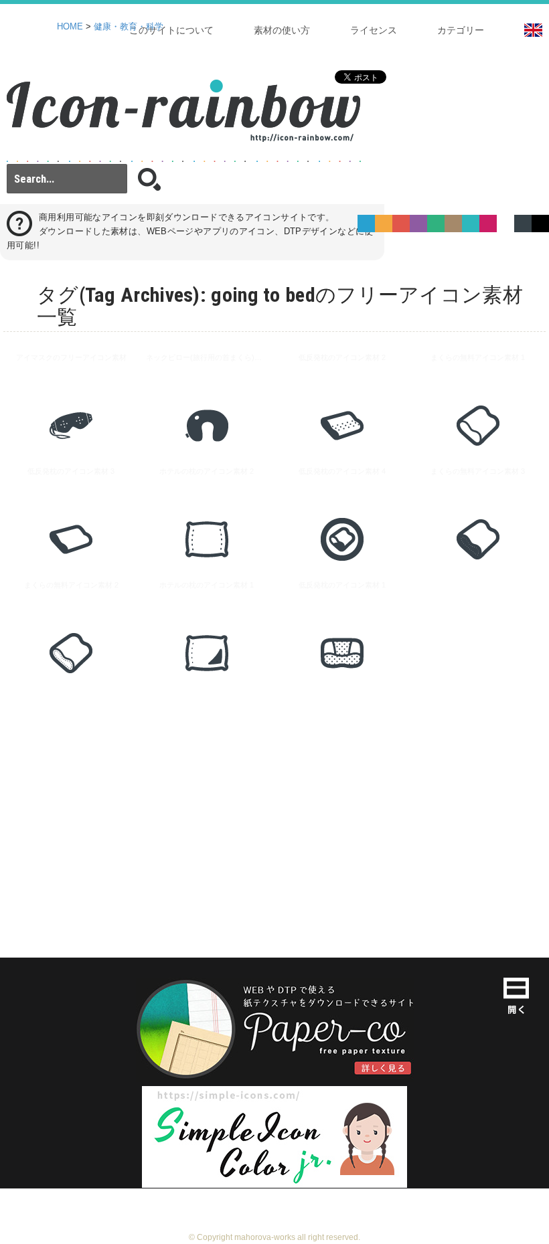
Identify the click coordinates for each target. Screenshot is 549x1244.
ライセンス (373, 30)
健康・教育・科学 (128, 26)
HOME (70, 26)
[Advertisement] (274, 803)
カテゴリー (460, 30)
